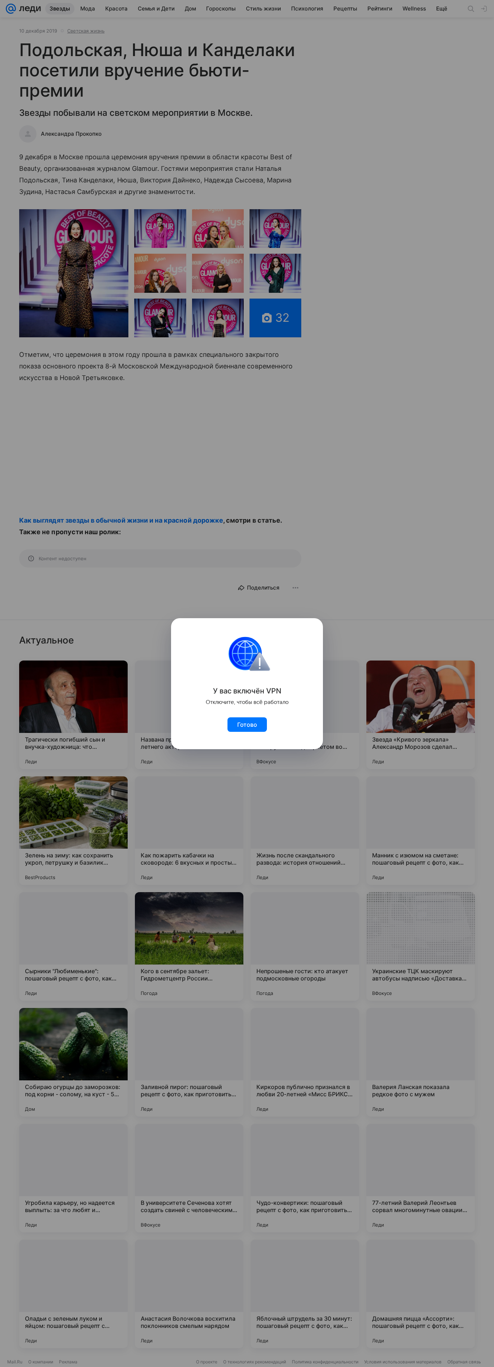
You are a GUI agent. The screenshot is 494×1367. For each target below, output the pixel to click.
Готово (247, 724)
